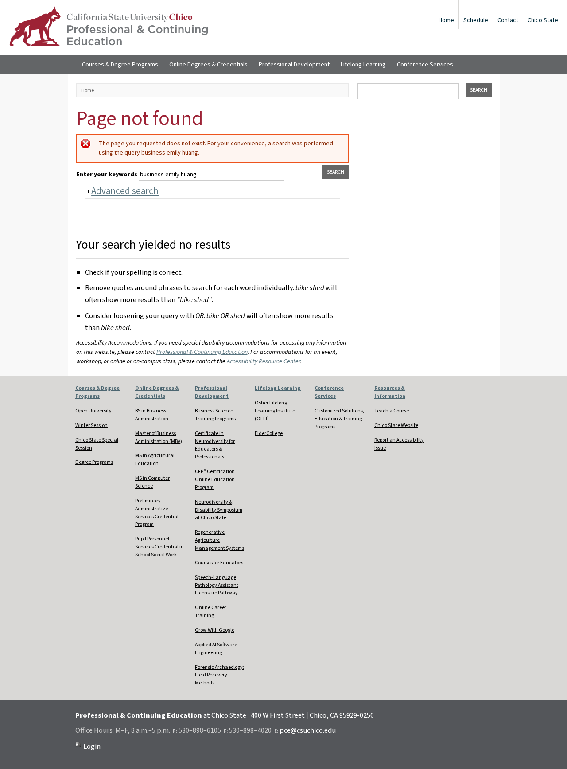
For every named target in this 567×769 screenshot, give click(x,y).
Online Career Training (210, 611)
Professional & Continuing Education (202, 352)
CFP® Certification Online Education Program (215, 479)
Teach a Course (391, 411)
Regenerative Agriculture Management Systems (219, 540)
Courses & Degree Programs (120, 64)
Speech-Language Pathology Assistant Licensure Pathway (216, 585)
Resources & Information (389, 392)
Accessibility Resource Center (263, 361)
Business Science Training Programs (215, 415)
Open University (93, 411)
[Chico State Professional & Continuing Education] (108, 27)
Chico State (543, 20)
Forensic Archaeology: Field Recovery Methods (219, 675)
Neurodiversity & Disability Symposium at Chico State (218, 510)
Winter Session (91, 425)
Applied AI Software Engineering (216, 648)
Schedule (475, 20)
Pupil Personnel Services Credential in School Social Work (159, 547)
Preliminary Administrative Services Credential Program (157, 512)
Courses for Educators (219, 563)
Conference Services (425, 64)
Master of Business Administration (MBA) (158, 437)
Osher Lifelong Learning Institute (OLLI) (275, 411)
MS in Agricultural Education (155, 459)
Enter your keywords (107, 174)
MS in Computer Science (152, 482)
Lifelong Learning (363, 64)
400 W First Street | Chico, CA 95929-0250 (312, 715)
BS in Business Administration (151, 415)
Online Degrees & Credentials (208, 64)
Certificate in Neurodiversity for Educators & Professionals (215, 445)
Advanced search (125, 191)
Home (446, 20)
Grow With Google (214, 630)
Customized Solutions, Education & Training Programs (339, 419)
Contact (507, 20)
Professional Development (294, 64)
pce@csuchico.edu (308, 730)
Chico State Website (396, 425)
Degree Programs (94, 462)
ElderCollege (269, 433)
